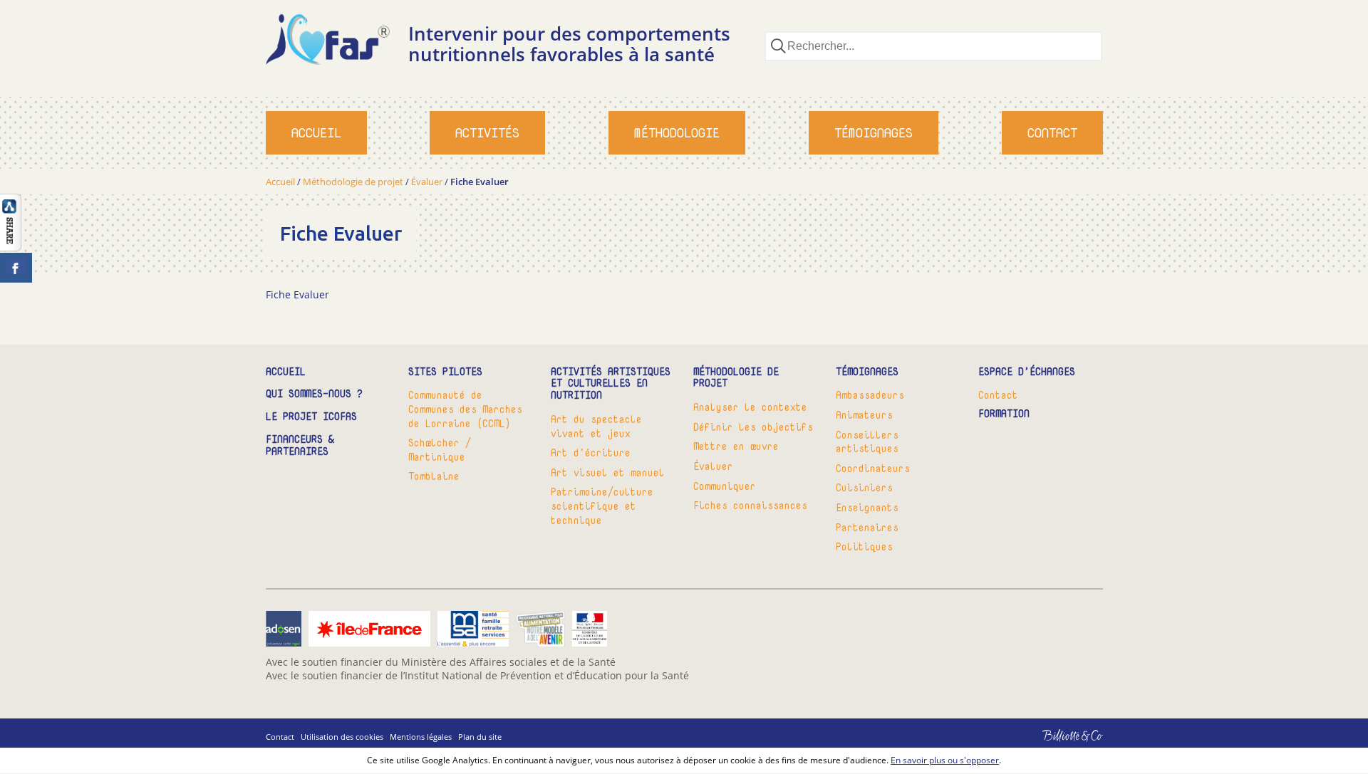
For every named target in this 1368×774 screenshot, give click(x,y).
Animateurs (864, 415)
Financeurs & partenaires (300, 446)
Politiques (864, 546)
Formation (1004, 414)
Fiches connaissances (750, 505)
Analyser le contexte (750, 407)
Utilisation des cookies (342, 736)
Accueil (316, 133)
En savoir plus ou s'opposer (945, 760)
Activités (487, 133)
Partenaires (867, 527)
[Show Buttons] (10, 247)
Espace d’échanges (1026, 372)
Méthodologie (677, 133)
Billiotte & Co (1052, 746)
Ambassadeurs (870, 395)
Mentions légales (421, 736)
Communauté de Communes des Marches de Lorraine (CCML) (465, 408)
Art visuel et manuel (608, 472)
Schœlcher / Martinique (439, 450)
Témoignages (873, 133)
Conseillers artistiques (867, 442)
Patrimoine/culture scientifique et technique (602, 505)
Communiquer (724, 486)
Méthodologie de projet (353, 181)
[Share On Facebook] (16, 268)
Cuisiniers (864, 487)
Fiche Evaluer (297, 294)
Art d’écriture (591, 452)
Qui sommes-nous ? (314, 394)
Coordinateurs (873, 468)
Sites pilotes (445, 372)
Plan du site (480, 736)
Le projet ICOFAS (311, 417)
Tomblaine (434, 476)
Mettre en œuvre (736, 446)
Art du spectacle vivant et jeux (596, 426)
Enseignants (867, 507)
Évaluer (426, 181)
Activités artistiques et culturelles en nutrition (610, 384)
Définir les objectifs (753, 427)
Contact (1052, 133)
